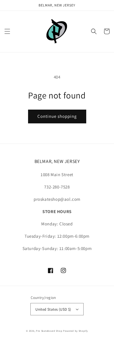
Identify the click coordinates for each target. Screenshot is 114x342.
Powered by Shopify (75, 330)
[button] (7, 31)
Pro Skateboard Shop (49, 330)
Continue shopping (57, 116)
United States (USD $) (53, 309)
